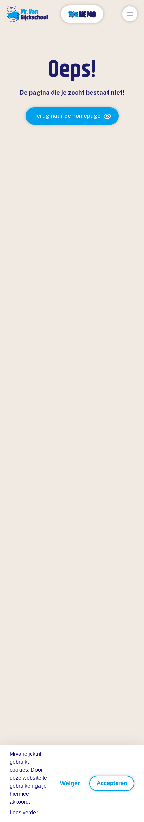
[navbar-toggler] (129, 13)
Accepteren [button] (112, 783)
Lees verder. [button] (24, 812)
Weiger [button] (70, 783)
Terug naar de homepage (67, 115)
